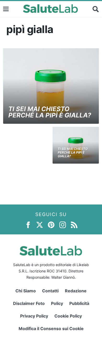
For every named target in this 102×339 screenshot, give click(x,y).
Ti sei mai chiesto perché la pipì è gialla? (49, 112)
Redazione (76, 290)
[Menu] (6, 9)
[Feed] (74, 224)
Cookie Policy (68, 316)
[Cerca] (96, 9)
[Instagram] (62, 224)
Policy (57, 303)
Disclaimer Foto (29, 303)
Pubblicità (79, 303)
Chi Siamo (25, 290)
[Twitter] (39, 224)
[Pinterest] (51, 224)
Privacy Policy (34, 316)
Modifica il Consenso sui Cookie (51, 328)
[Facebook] (28, 224)
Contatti (50, 290)
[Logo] (51, 9)
